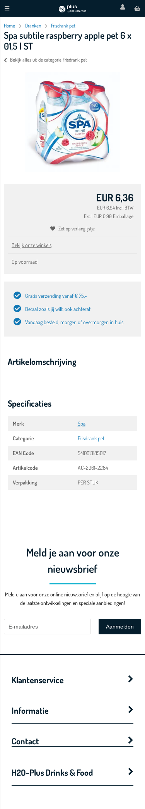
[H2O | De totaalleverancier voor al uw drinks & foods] (72, 10)
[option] (72, 122)
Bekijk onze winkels (31, 245)
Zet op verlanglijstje (76, 228)
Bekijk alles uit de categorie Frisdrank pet (48, 60)
